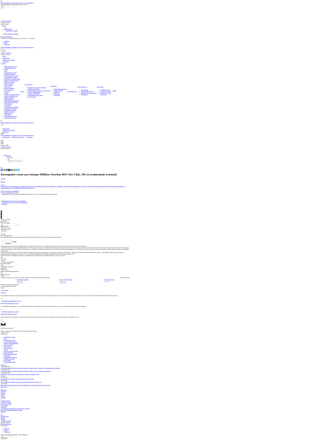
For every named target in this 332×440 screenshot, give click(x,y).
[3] (65, 215)
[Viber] (11, 170)
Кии (13, 186)
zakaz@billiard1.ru (7, 37)
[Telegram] (19, 170)
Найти (2, 438)
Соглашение (4, 405)
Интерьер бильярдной (104, 186)
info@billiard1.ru (6, 424)
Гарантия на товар (6, 404)
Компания (4, 387)
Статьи (3, 376)
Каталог (3, 393)
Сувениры (114, 186)
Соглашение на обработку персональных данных (15, 408)
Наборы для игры (11, 188)
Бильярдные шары (19, 186)
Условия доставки (6, 402)
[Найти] (2, 8)
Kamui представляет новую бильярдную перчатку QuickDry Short (20, 374)
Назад (11, 157)
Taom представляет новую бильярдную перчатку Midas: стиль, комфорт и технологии (26, 371)
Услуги (3, 396)
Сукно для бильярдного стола (9, 192)
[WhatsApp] (14, 170)
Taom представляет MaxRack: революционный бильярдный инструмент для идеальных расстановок (30, 368)
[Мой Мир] (7, 170)
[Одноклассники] (4, 170)
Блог (2, 415)
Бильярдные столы (6, 186)
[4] (65, 216)
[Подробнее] (1, 298)
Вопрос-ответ (5, 416)
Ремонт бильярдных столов (9, 314)
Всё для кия (64, 186)
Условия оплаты (5, 401)
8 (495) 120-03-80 (6, 21)
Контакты (3, 390)
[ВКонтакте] (2, 170)
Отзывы (8, 243)
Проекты (3, 391)
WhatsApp (7, 44)
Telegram (6, 41)
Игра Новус (19, 188)
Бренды (3, 418)
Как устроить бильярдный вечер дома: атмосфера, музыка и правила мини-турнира (25, 385)
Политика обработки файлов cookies (11, 410)
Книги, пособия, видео (83, 186)
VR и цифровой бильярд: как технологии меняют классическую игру (21, 382)
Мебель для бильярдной (45, 186)
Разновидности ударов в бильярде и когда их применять (17, 379)
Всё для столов (56, 186)
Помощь (3, 397)
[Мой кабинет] (1, 127)
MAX (5, 43)
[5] (65, 218)
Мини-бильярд (94, 186)
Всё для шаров (71, 186)
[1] (65, 212)
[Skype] (16, 170)
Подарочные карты (28, 188)
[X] (9, 170)
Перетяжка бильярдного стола (10, 303)
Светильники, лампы (31, 186)
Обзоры (3, 419)
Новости (3, 365)
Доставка (3, 292)
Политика (4, 407)
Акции (3, 394)
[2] (65, 213)
